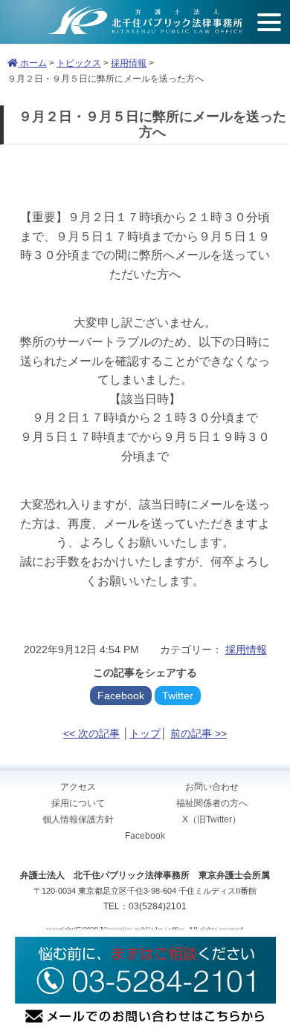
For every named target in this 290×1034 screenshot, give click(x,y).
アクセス (78, 787)
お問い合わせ (212, 787)
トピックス (79, 63)
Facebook (120, 695)
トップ (145, 733)
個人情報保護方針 (78, 819)
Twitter (177, 695)
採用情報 (128, 63)
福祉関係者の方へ (212, 803)
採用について (78, 803)
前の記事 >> (198, 733)
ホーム (32, 63)
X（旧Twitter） (211, 819)
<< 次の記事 (91, 733)
